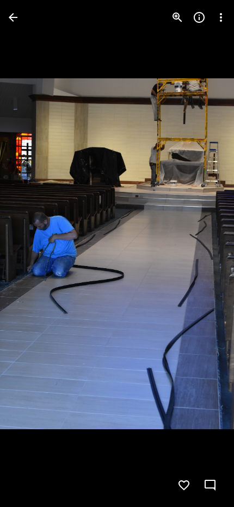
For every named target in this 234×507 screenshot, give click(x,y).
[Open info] (199, 17)
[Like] (183, 485)
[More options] (221, 17)
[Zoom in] (177, 17)
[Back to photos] (13, 17)
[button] (30, 253)
